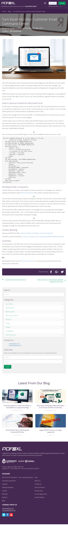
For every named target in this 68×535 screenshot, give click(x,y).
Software (7, 327)
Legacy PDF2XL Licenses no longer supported (50, 431)
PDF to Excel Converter (27, 261)
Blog (3, 501)
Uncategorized (9, 331)
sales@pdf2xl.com (14, 344)
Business (5, 494)
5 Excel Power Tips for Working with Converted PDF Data (17, 431)
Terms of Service (40, 487)
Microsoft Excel (15, 31)
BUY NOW (53, 3)
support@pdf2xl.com (15, 345)
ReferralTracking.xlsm (27, 193)
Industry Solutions (7, 487)
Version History (39, 497)
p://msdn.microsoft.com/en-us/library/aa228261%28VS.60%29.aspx (43, 237)
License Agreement (41, 494)
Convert (4, 491)
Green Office (9, 304)
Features (5, 484)
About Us (38, 481)
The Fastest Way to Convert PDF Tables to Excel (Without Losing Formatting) (17, 406)
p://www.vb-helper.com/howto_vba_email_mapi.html (36, 233)
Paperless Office (10, 312)
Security (7, 323)
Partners (4, 497)
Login (60, 6)
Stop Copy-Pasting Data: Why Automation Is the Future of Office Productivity (50, 406)
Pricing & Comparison (9, 481)
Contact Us (38, 484)
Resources (8, 319)
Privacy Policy (39, 491)
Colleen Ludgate (16, 28)
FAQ (36, 477)
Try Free (62, 3)
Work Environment (10, 335)
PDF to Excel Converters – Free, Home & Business (17, 477)
